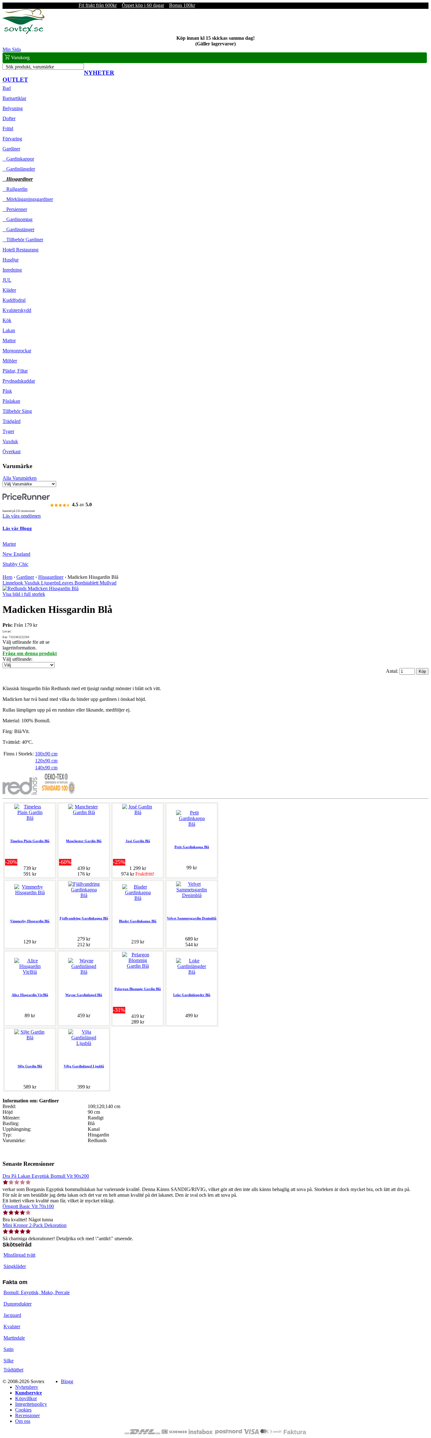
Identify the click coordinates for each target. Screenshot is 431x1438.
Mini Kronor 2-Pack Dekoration (35, 1225)
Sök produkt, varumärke (30, 66)
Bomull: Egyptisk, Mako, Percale (36, 1292)
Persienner (15, 209)
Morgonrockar (17, 350)
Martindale (14, 1338)
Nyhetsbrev (26, 1387)
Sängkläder (14, 1266)
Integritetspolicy (31, 1404)
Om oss (22, 1421)
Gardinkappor (18, 158)
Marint (9, 544)
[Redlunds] (20, 792)
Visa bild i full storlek (24, 594)
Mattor (9, 340)
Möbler (10, 360)
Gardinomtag (17, 219)
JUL (7, 280)
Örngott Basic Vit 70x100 (28, 1206)
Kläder (9, 290)
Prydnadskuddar (19, 381)
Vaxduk (10, 441)
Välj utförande (17, 659)
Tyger (8, 431)
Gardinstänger (18, 229)
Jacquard (12, 1315)
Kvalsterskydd (17, 310)
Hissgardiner (18, 179)
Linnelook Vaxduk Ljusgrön (31, 582)
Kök (7, 320)
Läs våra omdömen (22, 516)
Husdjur (11, 259)
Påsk (7, 391)
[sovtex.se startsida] (23, 32)
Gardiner (11, 148)
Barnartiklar (14, 98)
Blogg (67, 1381)
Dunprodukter (17, 1303)
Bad (7, 88)
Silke (8, 1360)
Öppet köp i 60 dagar (143, 5)
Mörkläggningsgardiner (28, 199)
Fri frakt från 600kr (98, 5)
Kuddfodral (14, 300)
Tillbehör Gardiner (23, 239)
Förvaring (12, 138)
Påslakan (11, 401)
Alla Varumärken (20, 478)
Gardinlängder (19, 169)
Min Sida (12, 49)
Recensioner (27, 1415)
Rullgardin (15, 189)
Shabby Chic (15, 564)
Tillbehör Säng (17, 411)
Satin (8, 1349)
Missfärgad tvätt (19, 1255)
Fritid (8, 128)
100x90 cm (46, 753)
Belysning (13, 108)
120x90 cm (46, 760)
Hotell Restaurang (20, 249)
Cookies (23, 1409)
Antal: (392, 671)
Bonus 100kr (182, 5)
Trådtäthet (13, 1369)
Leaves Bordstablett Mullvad (87, 582)
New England (16, 554)
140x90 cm (46, 767)
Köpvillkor (26, 1398)
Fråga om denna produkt (30, 653)
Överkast (12, 451)
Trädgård (12, 421)
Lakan (9, 330)
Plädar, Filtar (15, 370)
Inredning (12, 270)
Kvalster (11, 1326)
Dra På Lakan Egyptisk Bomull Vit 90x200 (46, 1176)
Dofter (9, 118)
